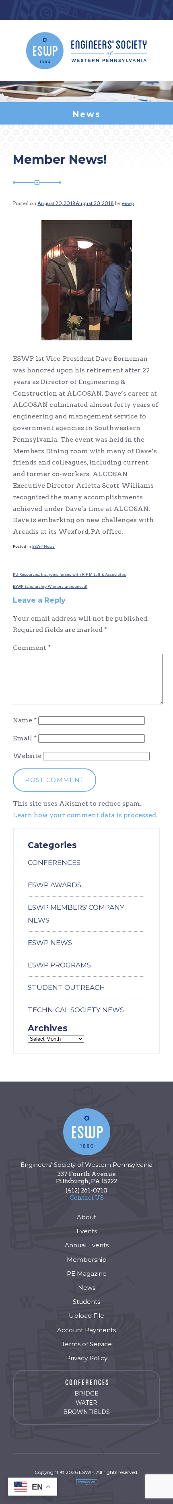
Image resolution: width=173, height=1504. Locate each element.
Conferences (54, 863)
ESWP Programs (59, 965)
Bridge (86, 1393)
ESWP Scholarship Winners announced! (50, 586)
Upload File (86, 1315)
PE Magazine (87, 1273)
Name (25, 720)
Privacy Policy (86, 1358)
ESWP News (43, 546)
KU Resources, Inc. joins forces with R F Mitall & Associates (69, 574)
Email (25, 738)
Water (86, 1402)
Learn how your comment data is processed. (85, 815)
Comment (32, 647)
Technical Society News (76, 1010)
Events (86, 1231)
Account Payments (86, 1330)
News (86, 1287)
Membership (87, 1259)
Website (27, 756)
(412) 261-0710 (86, 1190)
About (86, 1217)
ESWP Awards (54, 885)
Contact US (87, 1197)
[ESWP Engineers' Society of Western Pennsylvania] (86, 50)
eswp (128, 203)
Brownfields (86, 1412)
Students (86, 1301)
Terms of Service (87, 1344)
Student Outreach (66, 987)
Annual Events (87, 1245)
